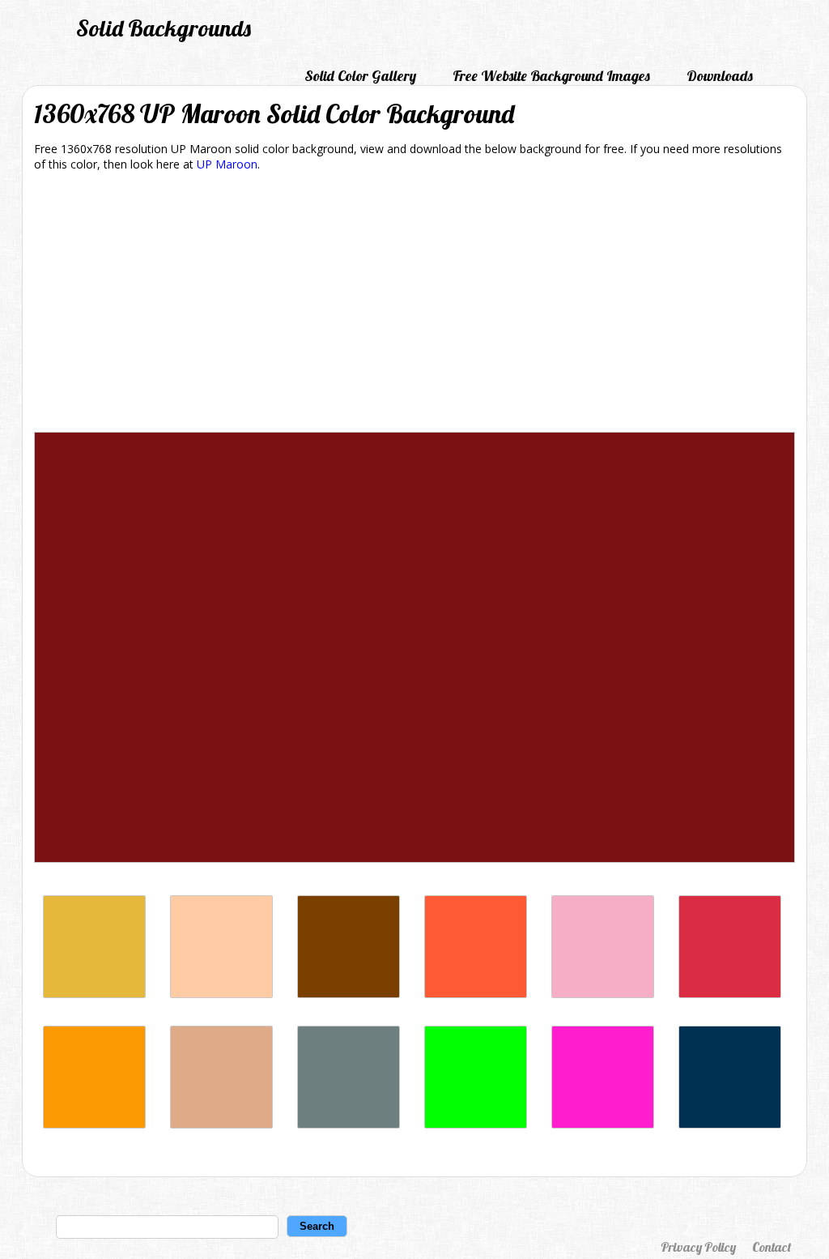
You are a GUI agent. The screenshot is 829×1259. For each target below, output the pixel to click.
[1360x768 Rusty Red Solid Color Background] (729, 993)
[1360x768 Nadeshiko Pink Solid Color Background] (602, 993)
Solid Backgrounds (163, 28)
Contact (771, 1247)
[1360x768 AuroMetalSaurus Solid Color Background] (348, 1124)
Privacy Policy (698, 1247)
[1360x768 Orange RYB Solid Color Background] (94, 1124)
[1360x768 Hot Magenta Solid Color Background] (602, 1124)
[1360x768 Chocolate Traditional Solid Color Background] (348, 993)
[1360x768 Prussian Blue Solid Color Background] (729, 1124)
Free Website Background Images (551, 75)
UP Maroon (227, 164)
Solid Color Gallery (360, 75)
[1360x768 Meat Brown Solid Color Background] (94, 993)
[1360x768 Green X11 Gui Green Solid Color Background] (475, 1124)
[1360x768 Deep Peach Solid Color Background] (221, 993)
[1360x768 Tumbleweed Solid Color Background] (221, 1124)
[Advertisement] (414, 304)
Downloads (720, 75)
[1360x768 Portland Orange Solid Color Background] (475, 993)
